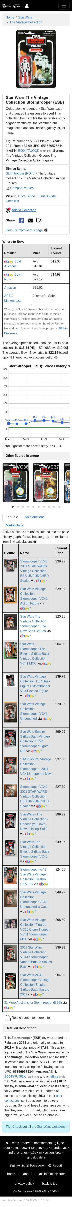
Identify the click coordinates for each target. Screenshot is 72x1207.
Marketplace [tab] (14, 525)
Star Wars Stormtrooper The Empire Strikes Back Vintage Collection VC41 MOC (34, 653)
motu (6, 1147)
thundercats (59, 1147)
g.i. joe (59, 1143)
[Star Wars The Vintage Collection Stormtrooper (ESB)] (36, 59)
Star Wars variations (51, 1126)
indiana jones (18, 1152)
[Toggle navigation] (64, 6)
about (27, 1174)
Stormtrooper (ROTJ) (20, 173)
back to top (49, 1183)
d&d (33, 1152)
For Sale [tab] (12, 517)
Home (10, 17)
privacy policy (24, 1183)
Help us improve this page (25, 230)
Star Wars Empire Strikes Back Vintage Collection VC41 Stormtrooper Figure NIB (35, 741)
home (11, 1174)
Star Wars (25, 17)
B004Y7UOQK (28, 150)
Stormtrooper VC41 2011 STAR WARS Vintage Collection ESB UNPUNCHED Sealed (34, 571)
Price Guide (26, 196)
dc (46, 1147)
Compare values (22, 188)
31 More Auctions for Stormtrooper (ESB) (33, 1002)
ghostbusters (36, 1157)
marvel (26, 1143)
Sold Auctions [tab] (34, 517)
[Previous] (6, 483)
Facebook (37, 1165)
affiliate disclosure (52, 1174)
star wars (12, 1143)
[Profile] (27, 6)
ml (40, 1152)
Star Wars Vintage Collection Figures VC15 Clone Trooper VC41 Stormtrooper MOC (35, 929)
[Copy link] (38, 220)
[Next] (66, 483)
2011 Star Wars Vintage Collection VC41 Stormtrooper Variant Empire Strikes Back (36, 957)
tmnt (16, 1147)
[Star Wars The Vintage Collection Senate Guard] (15, 483)
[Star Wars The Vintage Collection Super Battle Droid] (46, 483)
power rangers (31, 1147)
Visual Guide (46, 196)
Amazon (10, 287)
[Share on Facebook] (21, 220)
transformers (43, 1143)
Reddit (57, 1165)
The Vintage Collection (26, 22)
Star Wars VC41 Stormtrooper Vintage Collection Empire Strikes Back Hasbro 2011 (35, 984)
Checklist (12, 201)
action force (53, 1152)
